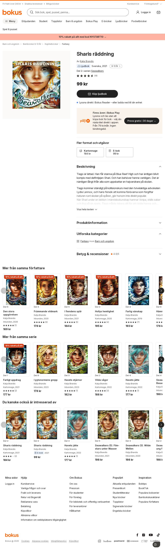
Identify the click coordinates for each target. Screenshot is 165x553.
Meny (12, 21)
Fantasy (85, 241)
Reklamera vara (29, 501)
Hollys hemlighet (104, 311)
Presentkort (119, 488)
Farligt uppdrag (12, 380)
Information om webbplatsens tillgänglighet (43, 519)
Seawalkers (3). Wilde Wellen (138, 447)
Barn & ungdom (74, 21)
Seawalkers (97, 71)
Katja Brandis (87, 61)
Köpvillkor (26, 510)
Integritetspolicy (59, 541)
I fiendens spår (73, 311)
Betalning (26, 506)
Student (43, 21)
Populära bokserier (149, 492)
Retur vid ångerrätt (31, 497)
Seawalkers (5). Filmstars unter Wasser (107, 447)
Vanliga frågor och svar (33, 488)
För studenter (76, 492)
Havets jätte (132, 380)
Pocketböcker (139, 21)
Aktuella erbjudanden (124, 483)
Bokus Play (92, 21)
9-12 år (115, 66)
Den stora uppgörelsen (10, 313)
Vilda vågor (101, 380)
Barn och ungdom (104, 241)
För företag (75, 497)
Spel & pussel (10, 29)
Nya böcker (119, 497)
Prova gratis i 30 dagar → (141, 120)
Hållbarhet (74, 510)
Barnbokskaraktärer (149, 497)
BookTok (143, 488)
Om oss (73, 483)
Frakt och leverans (31, 492)
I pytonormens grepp (46, 380)
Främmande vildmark (46, 311)
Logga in (9, 483)
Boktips (143, 483)
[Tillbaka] (4, 290)
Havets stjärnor (73, 380)
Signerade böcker (122, 506)
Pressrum (74, 488)
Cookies (25, 541)
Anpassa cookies (40, 541)
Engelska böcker (122, 510)
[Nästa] (161, 290)
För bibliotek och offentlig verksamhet (89, 501)
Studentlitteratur (121, 492)
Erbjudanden (28, 21)
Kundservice (133, 4)
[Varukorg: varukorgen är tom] (158, 12)
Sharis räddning (12, 445)
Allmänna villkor (29, 515)
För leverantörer (78, 506)
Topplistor (56, 21)
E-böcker (107, 21)
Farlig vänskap (134, 311)
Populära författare (149, 501)
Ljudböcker (122, 21)
